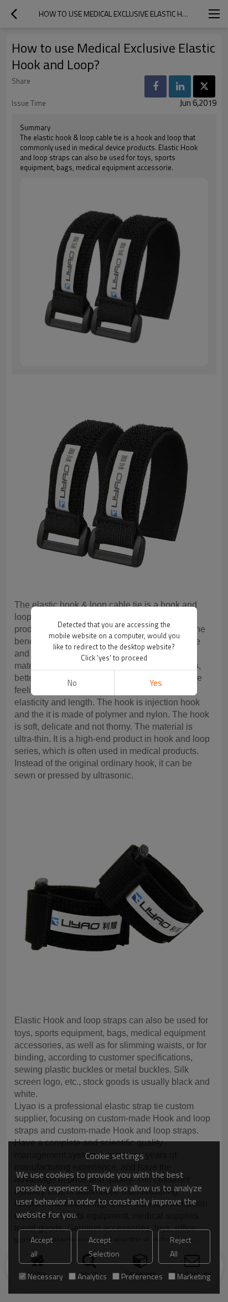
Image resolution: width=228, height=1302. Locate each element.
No (72, 682)
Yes (155, 682)
